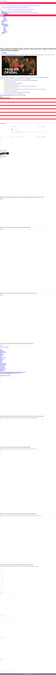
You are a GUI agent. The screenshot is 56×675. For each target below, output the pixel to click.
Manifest (10, 77)
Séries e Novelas (6, 20)
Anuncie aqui (4, 32)
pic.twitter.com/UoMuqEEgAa (18, 83)
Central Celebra (6, 14)
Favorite (1, 96)
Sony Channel (41, 77)
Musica (5, 17)
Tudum (26, 54)
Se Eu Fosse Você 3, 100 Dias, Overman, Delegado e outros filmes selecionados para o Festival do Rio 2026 (18, 9)
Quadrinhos (5, 18)
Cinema (5, 15)
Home (3, 11)
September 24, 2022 (13, 81)
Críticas (5, 16)
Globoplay (47, 77)
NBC (22, 77)
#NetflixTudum (24, 80)
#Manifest (28, 80)
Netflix (6, 77)
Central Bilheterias (6, 25)
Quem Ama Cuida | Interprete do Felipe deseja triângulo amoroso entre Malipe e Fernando (15, 7)
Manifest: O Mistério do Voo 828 (11, 54)
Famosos (5, 28)
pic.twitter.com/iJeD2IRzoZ (33, 80)
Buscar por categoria (5, 13)
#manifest (12, 83)
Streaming (5, 19)
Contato (3, 21)
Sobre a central (4, 12)
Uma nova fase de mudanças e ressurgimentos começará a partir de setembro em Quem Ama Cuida (16, 343)
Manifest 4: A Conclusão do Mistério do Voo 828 (7, 95)
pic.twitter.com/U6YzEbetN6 (26, 92)
